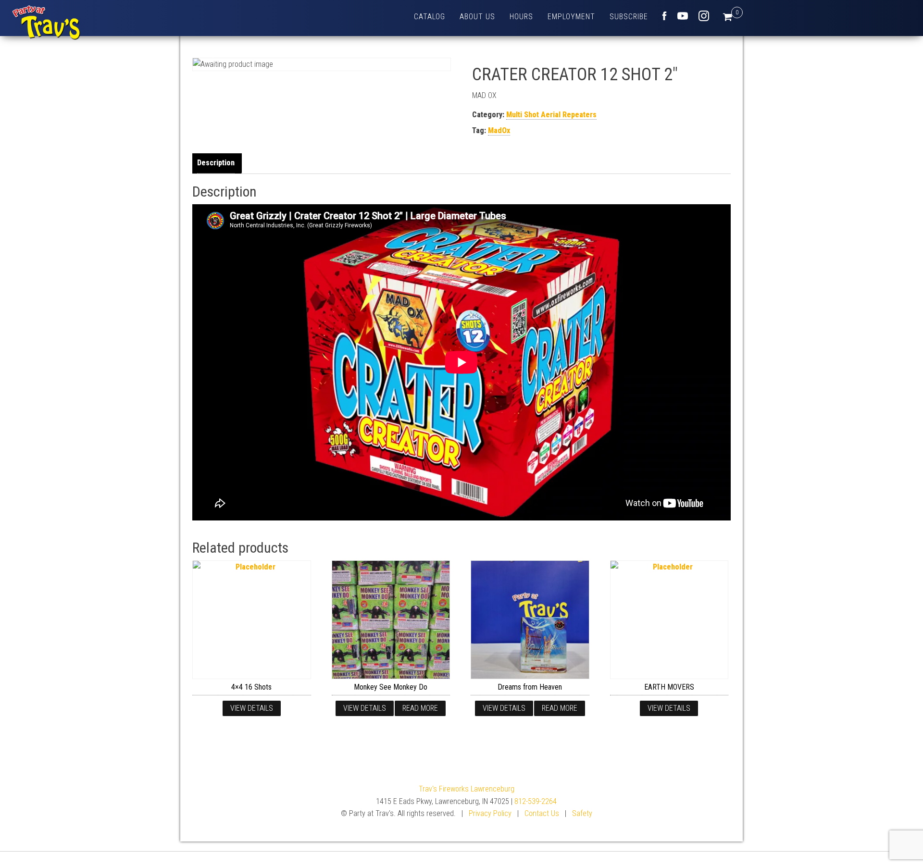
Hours (521, 16)
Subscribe (629, 16)
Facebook (664, 16)
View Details (251, 708)
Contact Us (541, 813)
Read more (420, 708)
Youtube (682, 16)
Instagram (704, 16)
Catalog (429, 16)
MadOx (499, 130)
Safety (582, 813)
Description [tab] (216, 162)
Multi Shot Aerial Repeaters (551, 114)
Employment (571, 16)
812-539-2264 (535, 801)
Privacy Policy (490, 813)
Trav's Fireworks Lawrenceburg (466, 788)
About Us (477, 16)
